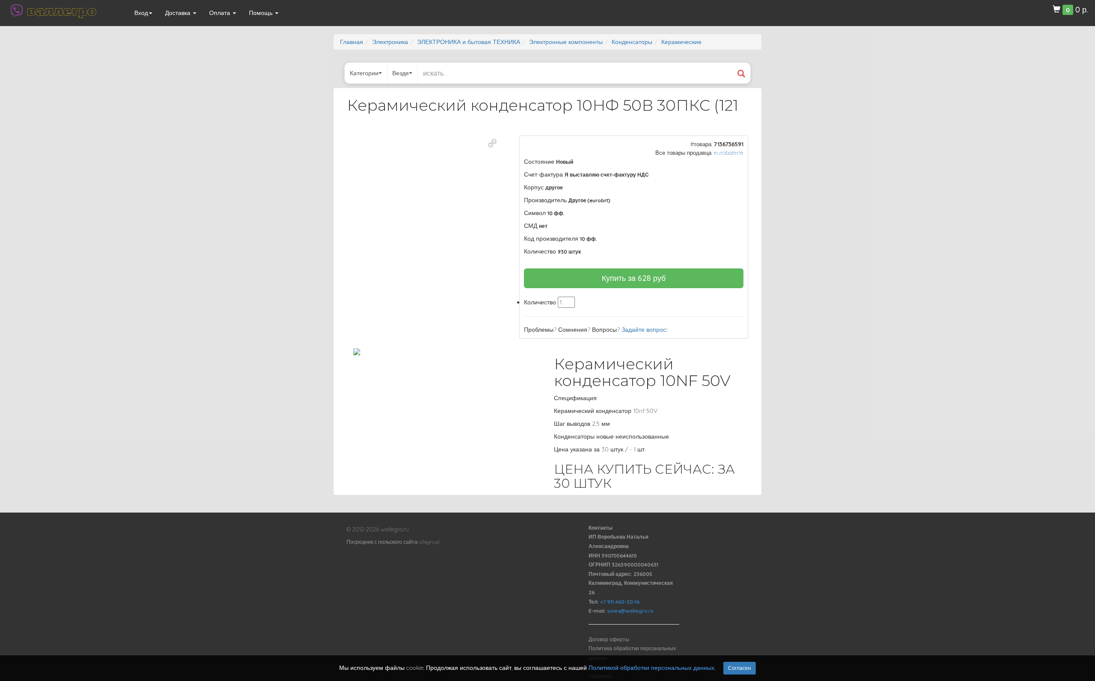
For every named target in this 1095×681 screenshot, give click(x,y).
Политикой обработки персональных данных (651, 668)
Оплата (220, 13)
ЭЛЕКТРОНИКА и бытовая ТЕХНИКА (468, 42)
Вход (141, 13)
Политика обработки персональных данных (632, 653)
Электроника (390, 42)
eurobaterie (728, 152)
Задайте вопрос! (644, 329)
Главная (351, 42)
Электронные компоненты (566, 42)
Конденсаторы (632, 42)
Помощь (261, 13)
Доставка (178, 13)
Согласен (739, 668)
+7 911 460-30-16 (619, 601)
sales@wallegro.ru (630, 610)
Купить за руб (634, 278)
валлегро (61, 10)
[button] (492, 143)
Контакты (601, 528)
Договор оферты (609, 639)
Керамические (681, 42)
